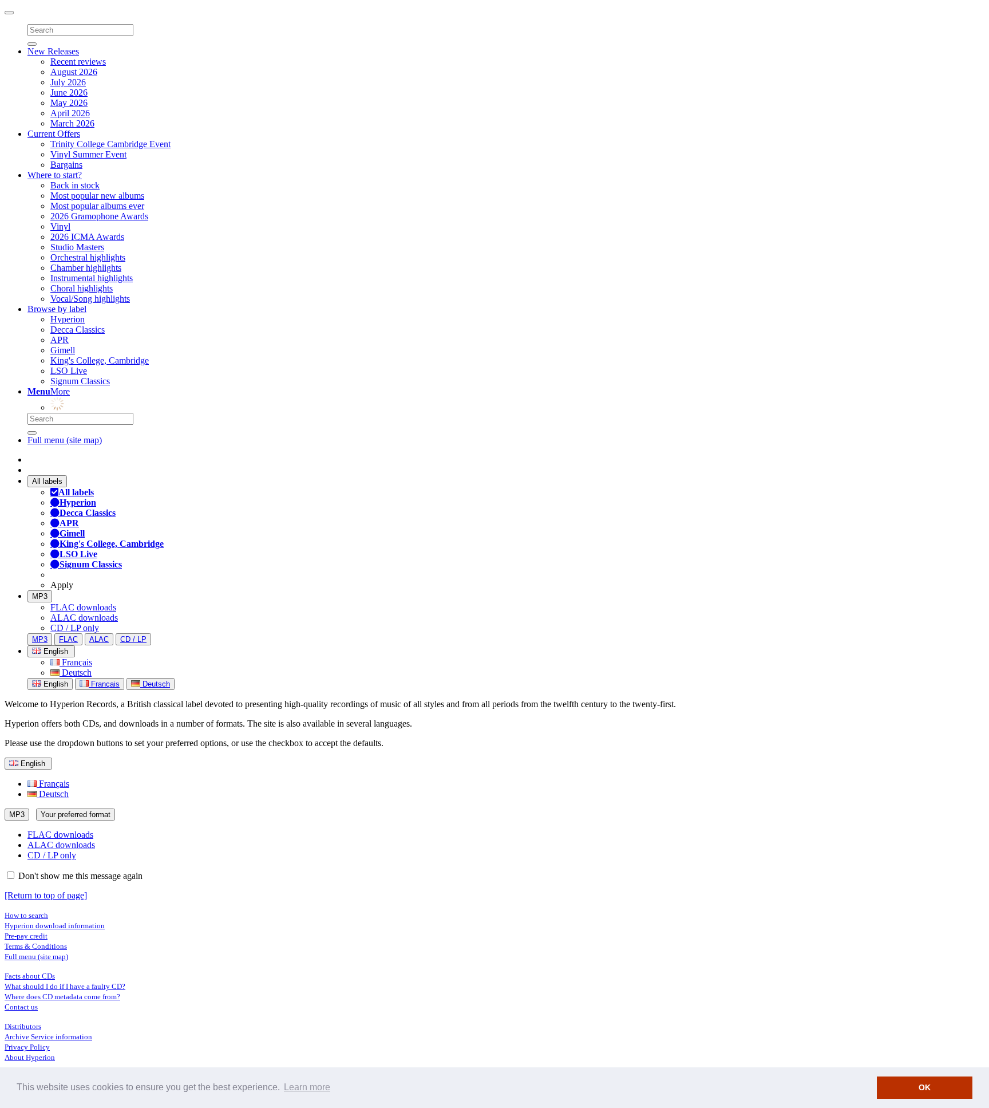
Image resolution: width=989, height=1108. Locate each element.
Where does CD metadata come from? (62, 996)
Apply (61, 585)
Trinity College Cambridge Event (110, 144)
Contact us (21, 1007)
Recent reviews (78, 61)
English (54, 684)
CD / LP (133, 639)
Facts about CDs (30, 976)
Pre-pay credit (26, 936)
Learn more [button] (307, 1087)
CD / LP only (74, 628)
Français (76, 662)
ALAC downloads (84, 617)
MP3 (40, 596)
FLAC (68, 639)
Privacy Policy (27, 1047)
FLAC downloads (83, 607)
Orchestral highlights (87, 257)
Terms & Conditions (36, 946)
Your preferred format (75, 814)
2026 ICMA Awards (87, 237)
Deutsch (76, 672)
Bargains (66, 164)
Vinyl (60, 226)
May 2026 (69, 103)
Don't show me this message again (79, 876)
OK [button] (925, 1087)
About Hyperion (30, 1057)
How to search (26, 915)
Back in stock (75, 185)
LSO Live (68, 371)
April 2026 (70, 113)
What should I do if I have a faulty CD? (65, 986)
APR (59, 340)
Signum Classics (80, 381)
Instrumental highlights (91, 278)
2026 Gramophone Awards (99, 216)
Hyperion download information (55, 925)
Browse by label (56, 309)
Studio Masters (77, 247)
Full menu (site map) (64, 440)
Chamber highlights (85, 268)
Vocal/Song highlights (90, 298)
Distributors (23, 1026)
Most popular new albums (97, 195)
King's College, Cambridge (99, 360)
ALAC (99, 639)
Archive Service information (48, 1036)
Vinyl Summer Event (88, 154)
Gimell (62, 350)
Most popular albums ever (97, 206)
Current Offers (53, 134)
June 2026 (69, 92)
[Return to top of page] (46, 895)
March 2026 (72, 123)
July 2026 (68, 82)
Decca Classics (77, 329)
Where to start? (54, 175)
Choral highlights (81, 288)
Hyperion (67, 319)
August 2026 (73, 72)
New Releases (53, 51)
